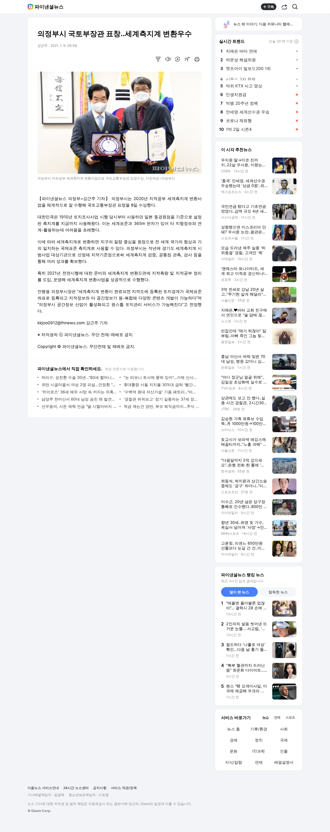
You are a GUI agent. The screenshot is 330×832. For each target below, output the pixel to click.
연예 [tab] (277, 717)
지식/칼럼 (233, 762)
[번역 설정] (177, 59)
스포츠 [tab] (290, 717)
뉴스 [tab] (265, 717)
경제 (233, 740)
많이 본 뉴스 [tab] (239, 592)
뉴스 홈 (233, 729)
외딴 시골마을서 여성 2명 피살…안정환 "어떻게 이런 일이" (79, 384)
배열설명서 (284, 762)
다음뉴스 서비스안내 (43, 788)
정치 (259, 740)
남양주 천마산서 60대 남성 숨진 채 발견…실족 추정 (79, 399)
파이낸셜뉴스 (49, 6)
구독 (270, 7)
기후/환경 (258, 729)
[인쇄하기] (197, 59)
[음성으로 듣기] (168, 59)
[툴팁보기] (296, 42)
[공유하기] (284, 6)
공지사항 (100, 788)
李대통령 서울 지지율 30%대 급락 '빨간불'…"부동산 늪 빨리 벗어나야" (161, 384)
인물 (284, 751)
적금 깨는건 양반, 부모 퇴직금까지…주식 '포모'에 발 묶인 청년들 (161, 406)
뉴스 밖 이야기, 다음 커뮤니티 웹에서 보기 (267, 24)
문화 (233, 751)
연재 (259, 762)
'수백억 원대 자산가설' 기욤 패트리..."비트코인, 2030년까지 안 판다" (161, 391)
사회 (284, 729)
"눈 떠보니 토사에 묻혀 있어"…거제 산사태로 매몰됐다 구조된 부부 (161, 377)
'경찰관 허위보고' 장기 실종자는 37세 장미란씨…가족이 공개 (161, 399)
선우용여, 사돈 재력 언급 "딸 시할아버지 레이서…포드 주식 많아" (79, 406)
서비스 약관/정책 (124, 788)
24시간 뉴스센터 (76, 788)
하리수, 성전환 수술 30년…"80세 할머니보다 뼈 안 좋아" (79, 377)
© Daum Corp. (39, 811)
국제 (284, 740)
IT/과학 (258, 751)
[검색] (296, 6)
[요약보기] (158, 59)
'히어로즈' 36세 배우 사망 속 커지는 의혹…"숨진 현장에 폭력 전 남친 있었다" (79, 391)
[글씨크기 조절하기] (187, 59)
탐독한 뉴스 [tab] (278, 592)
